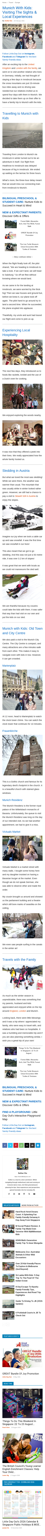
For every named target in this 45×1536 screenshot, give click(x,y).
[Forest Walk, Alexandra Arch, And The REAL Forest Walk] (11, 224)
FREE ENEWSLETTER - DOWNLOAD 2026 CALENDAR (19, 1483)
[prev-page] (3, 1324)
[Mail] (20, 1194)
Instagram (29, 53)
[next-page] (7, 1324)
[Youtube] (35, 1194)
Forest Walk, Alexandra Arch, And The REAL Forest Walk (29, 223)
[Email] (26, 1145)
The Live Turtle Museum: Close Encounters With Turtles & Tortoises (29, 246)
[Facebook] (4, 1145)
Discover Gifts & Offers (15, 216)
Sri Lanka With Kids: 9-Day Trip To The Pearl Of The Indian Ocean (27, 1278)
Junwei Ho (5, 1528)
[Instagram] (15, 1194)
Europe (17, 2)
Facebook (7, 56)
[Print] (32, 1145)
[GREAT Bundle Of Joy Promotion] (11, 235)
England (14, 1011)
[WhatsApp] (21, 1145)
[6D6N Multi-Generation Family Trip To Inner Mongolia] (8, 1243)
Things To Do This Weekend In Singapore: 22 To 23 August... (29, 1050)
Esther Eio (8, 21)
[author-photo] (22, 1169)
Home (4, 2)
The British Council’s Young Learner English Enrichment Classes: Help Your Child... (21, 1469)
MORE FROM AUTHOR (30, 1205)
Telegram (20, 56)
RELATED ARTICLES (11, 1205)
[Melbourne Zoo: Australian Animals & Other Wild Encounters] (8, 1255)
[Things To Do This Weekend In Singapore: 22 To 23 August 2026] (11, 1051)
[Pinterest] (15, 1145)
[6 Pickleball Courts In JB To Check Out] (8, 1315)
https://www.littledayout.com (23, 1176)
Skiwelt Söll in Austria (25, 496)
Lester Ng (5, 1475)
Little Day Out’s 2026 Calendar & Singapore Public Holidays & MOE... (21, 1523)
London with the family (26, 68)
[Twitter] (10, 1145)
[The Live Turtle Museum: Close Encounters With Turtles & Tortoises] (11, 247)
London (22, 1011)
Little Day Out (7, 1377)
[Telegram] (38, 1145)
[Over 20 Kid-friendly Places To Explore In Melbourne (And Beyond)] (8, 1266)
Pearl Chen (6, 1427)
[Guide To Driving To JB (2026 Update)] (8, 1304)
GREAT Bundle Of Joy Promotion (20, 1373)
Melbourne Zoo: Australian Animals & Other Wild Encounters (28, 1255)
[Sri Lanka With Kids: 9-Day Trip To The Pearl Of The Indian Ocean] (8, 1278)
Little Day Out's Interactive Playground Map (21, 1115)
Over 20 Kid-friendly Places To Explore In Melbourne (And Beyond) (28, 1266)
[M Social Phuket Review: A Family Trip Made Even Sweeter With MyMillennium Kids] (8, 1229)
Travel (11, 2)
